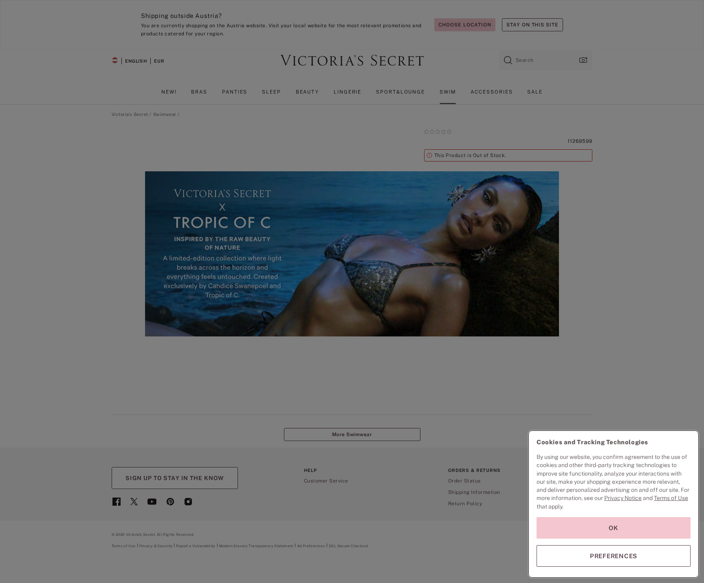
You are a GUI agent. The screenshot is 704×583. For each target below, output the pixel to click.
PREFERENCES (613, 555)
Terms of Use (671, 498)
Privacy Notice (623, 498)
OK (613, 527)
